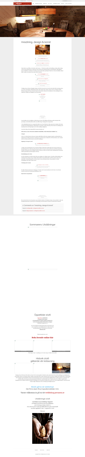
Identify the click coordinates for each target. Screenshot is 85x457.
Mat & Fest (50, 3)
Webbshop (45, 3)
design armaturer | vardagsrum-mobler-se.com (35, 210)
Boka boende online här (42, 337)
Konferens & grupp (56, 3)
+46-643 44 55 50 (16, 0)
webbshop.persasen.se (54, 392)
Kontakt (62, 3)
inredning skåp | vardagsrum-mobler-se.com (35, 208)
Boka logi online (68, 3)
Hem (33, 3)
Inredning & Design (38, 3)
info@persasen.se (23, 0)
